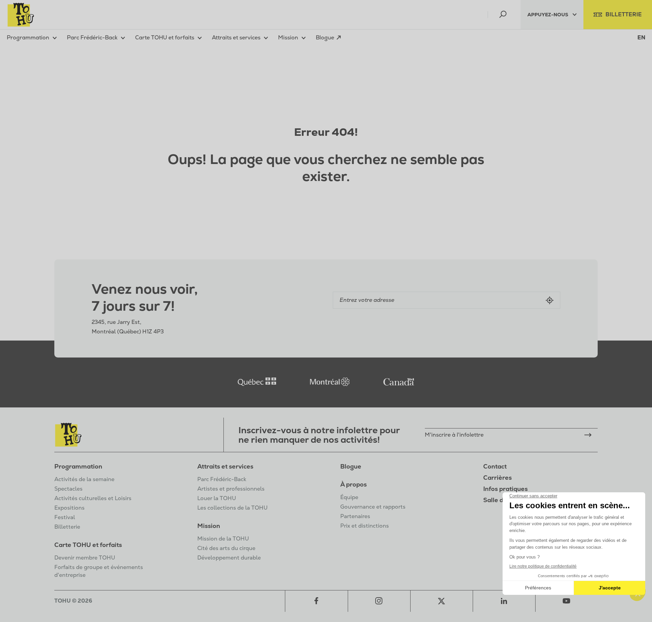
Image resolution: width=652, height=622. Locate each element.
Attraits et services (225, 466)
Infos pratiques (505, 489)
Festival (64, 517)
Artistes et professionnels (231, 488)
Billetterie (67, 526)
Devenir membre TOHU (84, 557)
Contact (495, 466)
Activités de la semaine (84, 479)
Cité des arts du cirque (226, 548)
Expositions (69, 507)
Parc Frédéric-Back (221, 479)
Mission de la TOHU (223, 538)
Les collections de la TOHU (232, 507)
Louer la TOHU (216, 498)
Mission (208, 526)
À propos (353, 484)
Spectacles (68, 488)
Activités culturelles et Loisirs (92, 498)
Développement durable (229, 557)
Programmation (78, 466)
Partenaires (355, 516)
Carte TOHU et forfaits (88, 545)
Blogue (350, 466)
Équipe (349, 497)
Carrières (497, 477)
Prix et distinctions (364, 525)
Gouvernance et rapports (372, 506)
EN (641, 38)
